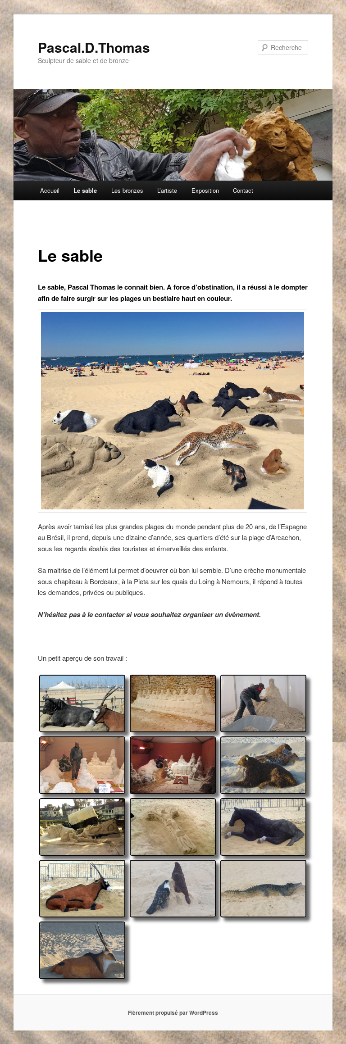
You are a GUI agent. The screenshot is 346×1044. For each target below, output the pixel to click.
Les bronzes (127, 190)
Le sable (85, 190)
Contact (243, 190)
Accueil (49, 190)
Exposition (205, 190)
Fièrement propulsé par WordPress (173, 1012)
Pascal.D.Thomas (94, 47)
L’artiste (167, 190)
